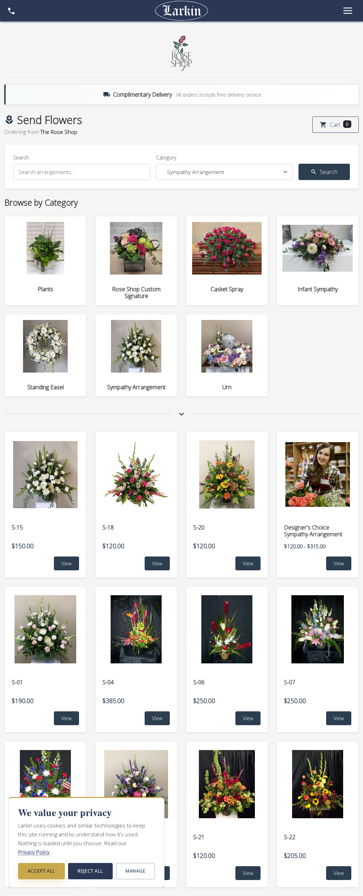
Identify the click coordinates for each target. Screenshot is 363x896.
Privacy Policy (34, 852)
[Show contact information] (11, 10)
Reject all (90, 871)
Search (21, 157)
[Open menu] (348, 10)
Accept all (41, 871)
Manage (135, 871)
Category (166, 157)
